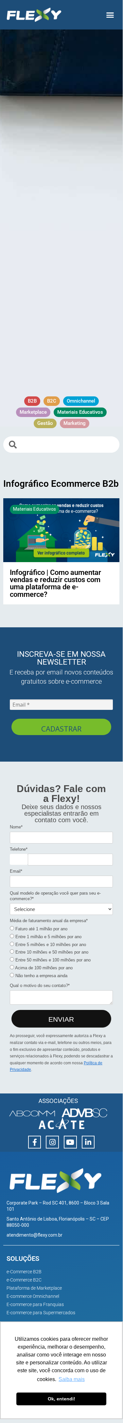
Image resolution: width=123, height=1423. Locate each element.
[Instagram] (52, 1142)
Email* (16, 871)
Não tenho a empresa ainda (40, 975)
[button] (110, 15)
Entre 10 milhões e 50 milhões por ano (51, 952)
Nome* (16, 827)
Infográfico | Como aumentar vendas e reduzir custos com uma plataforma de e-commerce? (55, 583)
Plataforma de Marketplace (34, 1288)
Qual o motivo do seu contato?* (40, 985)
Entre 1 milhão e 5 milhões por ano (47, 936)
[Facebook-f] (34, 1142)
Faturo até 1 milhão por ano (40, 928)
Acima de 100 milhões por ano (43, 967)
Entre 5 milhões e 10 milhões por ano (50, 944)
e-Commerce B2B (24, 1271)
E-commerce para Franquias (35, 1304)
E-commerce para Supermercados (41, 1312)
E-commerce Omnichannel (33, 1296)
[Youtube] (70, 1142)
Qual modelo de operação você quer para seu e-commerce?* (55, 896)
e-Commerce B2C (24, 1279)
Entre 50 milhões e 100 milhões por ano (52, 960)
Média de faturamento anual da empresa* (49, 920)
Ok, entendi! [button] (61, 1398)
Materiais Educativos (34, 509)
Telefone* (18, 849)
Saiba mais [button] (72, 1379)
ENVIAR (61, 1019)
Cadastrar (61, 728)
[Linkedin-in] (88, 1142)
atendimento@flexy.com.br (34, 1235)
